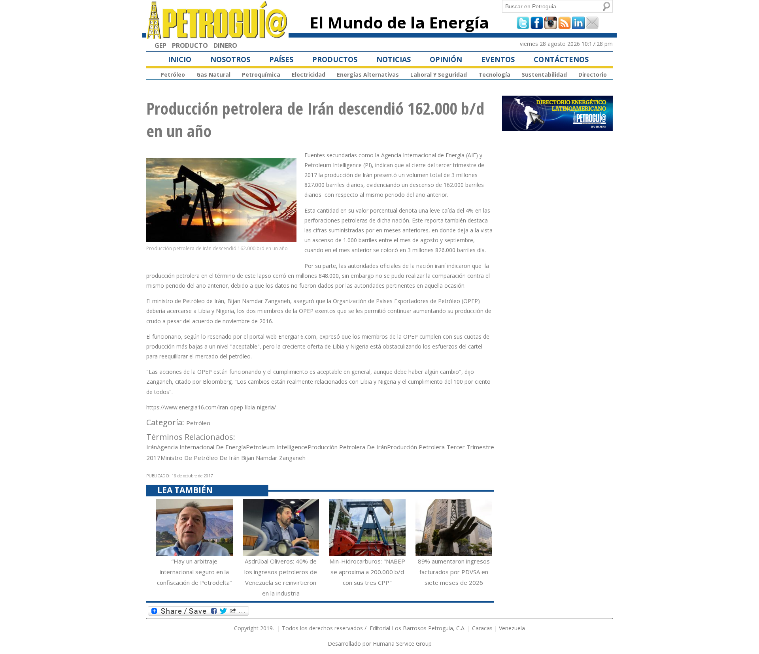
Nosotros (230, 59)
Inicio (179, 59)
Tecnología (494, 74)
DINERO (225, 45)
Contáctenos (561, 59)
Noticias (393, 59)
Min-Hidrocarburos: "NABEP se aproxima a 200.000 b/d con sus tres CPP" (367, 571)
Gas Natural (213, 74)
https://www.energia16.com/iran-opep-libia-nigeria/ (211, 407)
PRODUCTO (190, 45)
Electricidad (308, 74)
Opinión (446, 59)
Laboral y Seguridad (438, 74)
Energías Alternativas (368, 74)
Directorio (592, 74)
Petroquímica (261, 74)
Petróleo (172, 74)
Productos (334, 59)
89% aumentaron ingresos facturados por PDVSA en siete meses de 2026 (454, 571)
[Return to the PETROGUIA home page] (217, 35)
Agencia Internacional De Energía (201, 447)
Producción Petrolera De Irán (347, 447)
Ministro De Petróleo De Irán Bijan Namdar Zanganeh (233, 458)
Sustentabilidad (544, 74)
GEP (160, 45)
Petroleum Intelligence (277, 447)
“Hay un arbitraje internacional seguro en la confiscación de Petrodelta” (194, 571)
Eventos (498, 59)
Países (281, 59)
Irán (151, 447)
